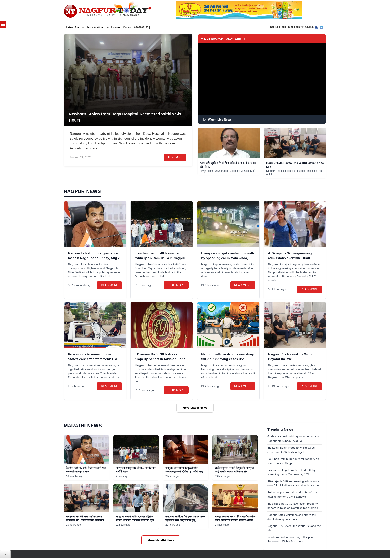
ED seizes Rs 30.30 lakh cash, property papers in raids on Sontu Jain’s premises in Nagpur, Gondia (161, 359)
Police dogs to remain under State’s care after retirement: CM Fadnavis (92, 359)
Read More (175, 157)
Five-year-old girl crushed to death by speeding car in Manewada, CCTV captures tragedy (227, 258)
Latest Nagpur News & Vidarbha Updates (93, 27)
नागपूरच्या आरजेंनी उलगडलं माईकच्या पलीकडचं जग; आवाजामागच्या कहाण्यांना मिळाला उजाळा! (85, 520)
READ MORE (109, 285)
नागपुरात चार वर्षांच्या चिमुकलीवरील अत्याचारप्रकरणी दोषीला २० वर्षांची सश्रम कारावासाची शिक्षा (185, 471)
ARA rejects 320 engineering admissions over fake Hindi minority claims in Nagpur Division (294, 258)
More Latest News (195, 407)
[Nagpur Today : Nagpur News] (108, 11)
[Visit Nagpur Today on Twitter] (321, 27)
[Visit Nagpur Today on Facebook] (316, 27)
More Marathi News (161, 540)
